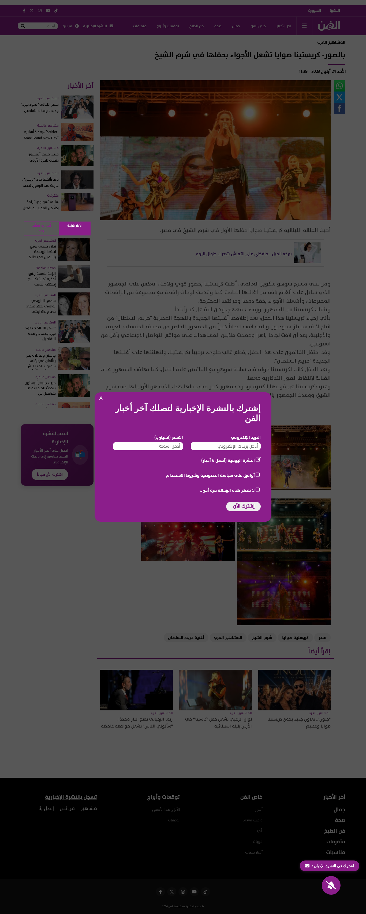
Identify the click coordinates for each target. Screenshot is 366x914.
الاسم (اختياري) (168, 437)
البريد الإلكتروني (246, 437)
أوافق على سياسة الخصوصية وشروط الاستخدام (210, 475)
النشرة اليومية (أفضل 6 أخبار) (228, 460)
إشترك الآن (244, 506)
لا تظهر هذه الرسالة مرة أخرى (227, 490)
